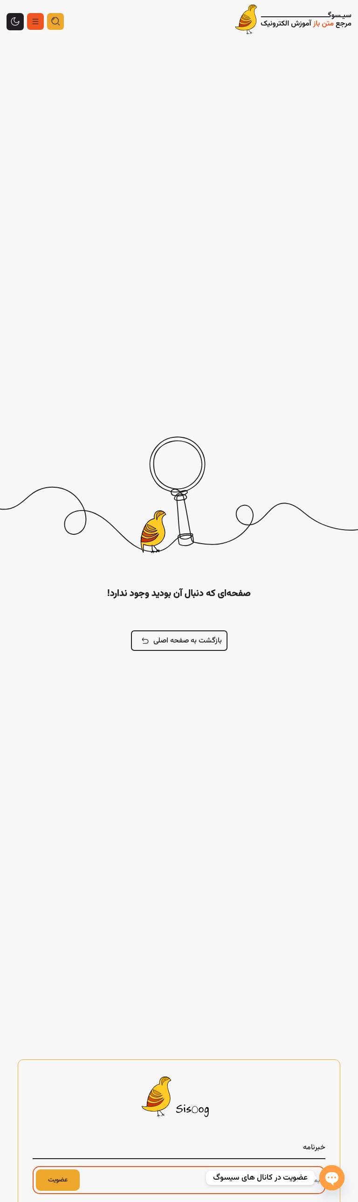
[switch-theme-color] (35, 21)
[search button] (55, 21)
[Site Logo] (293, 22)
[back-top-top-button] (15, 21)
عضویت (58, 1180)
